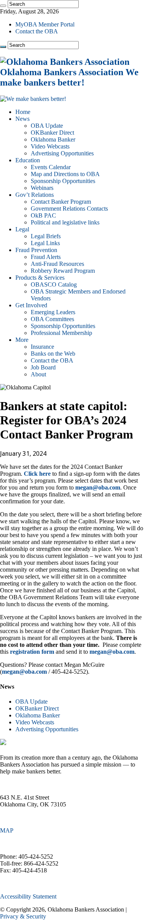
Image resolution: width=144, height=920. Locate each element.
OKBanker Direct (52, 132)
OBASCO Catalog (54, 284)
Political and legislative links (65, 222)
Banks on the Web (53, 353)
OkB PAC (43, 215)
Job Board (43, 367)
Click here (37, 473)
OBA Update (47, 125)
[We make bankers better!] (33, 99)
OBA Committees (52, 319)
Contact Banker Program (61, 201)
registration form (32, 651)
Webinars (42, 188)
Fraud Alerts (46, 257)
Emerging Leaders (53, 312)
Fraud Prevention (36, 250)
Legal (22, 229)
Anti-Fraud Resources (57, 264)
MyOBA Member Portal (44, 24)
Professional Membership (61, 333)
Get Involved (31, 305)
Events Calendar (51, 167)
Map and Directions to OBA (65, 174)
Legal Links (45, 243)
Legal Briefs (46, 236)
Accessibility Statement (28, 896)
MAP (6, 830)
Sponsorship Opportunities (63, 181)
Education (27, 160)
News (22, 118)
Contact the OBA (36, 31)
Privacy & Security (23, 916)
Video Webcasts (50, 146)
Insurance (42, 346)
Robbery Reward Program (63, 270)
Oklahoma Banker (53, 139)
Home (22, 112)
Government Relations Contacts (69, 208)
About (38, 374)
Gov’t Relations (34, 194)
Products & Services (40, 277)
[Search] (3, 6)
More (21, 339)
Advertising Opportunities (62, 153)
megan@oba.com (97, 487)
